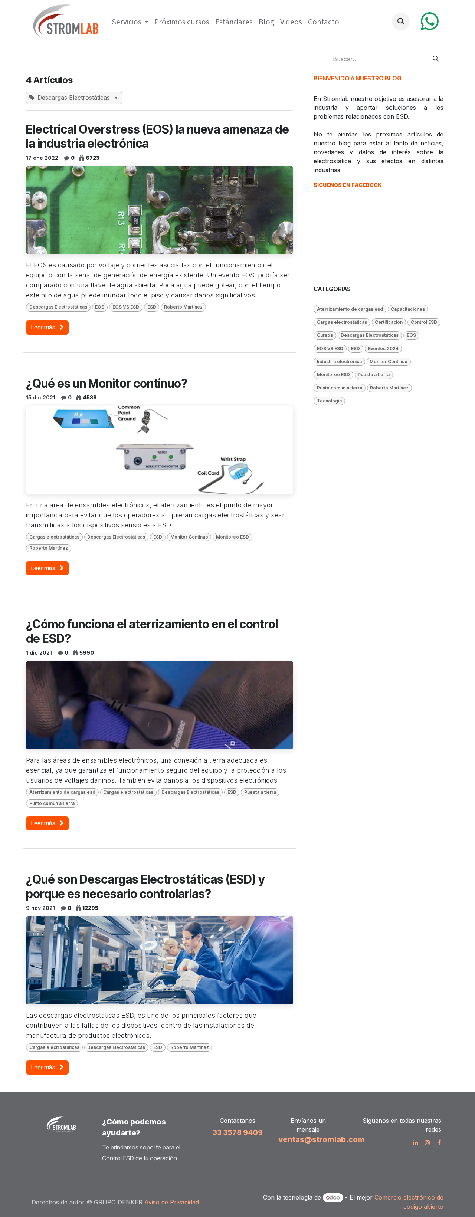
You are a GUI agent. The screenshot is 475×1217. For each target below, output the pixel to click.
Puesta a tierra (260, 792)
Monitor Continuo (189, 537)
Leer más (44, 327)
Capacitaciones (408, 309)
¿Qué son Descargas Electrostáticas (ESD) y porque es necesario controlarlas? (145, 886)
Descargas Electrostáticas (58, 307)
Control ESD (424, 322)
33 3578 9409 (238, 1132)
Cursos (325, 335)
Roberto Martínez (183, 307)
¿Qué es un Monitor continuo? (106, 383)
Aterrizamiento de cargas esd (62, 792)
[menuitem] (130, 21)
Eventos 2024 (383, 348)
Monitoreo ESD (232, 537)
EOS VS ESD (125, 307)
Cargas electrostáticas (54, 537)
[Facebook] (439, 1142)
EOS (99, 307)
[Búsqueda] (435, 59)
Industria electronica (339, 361)
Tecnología (329, 401)
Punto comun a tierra (52, 803)
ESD (151, 307)
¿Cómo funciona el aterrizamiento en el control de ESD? (152, 631)
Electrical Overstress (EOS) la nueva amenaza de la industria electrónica (157, 136)
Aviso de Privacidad (172, 1202)
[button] (401, 21)
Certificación (389, 322)
